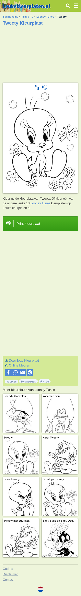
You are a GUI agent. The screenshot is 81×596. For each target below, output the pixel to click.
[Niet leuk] (44, 88)
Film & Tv (27, 16)
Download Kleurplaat (24, 360)
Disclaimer (10, 574)
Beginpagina (10, 16)
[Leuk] (36, 88)
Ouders (8, 568)
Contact (8, 579)
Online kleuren (19, 365)
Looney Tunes (45, 16)
